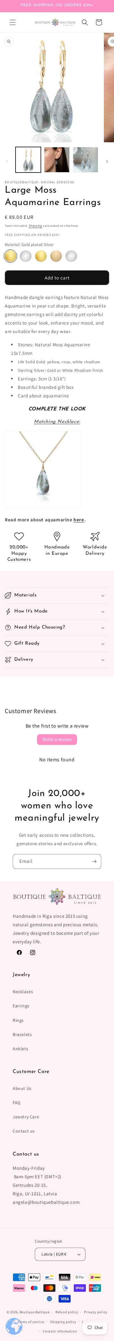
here (78, 520)
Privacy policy (95, 1312)
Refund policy (66, 1312)
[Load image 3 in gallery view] (85, 159)
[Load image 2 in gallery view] (56, 159)
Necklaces (23, 991)
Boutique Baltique (35, 1312)
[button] (13, 22)
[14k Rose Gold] (56, 256)
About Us (22, 1088)
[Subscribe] (94, 861)
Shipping (35, 226)
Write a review (57, 739)
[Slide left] (7, 161)
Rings (18, 1020)
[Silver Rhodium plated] (25, 256)
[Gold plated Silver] (10, 256)
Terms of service (30, 1322)
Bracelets (22, 1034)
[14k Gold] (41, 256)
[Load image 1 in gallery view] (28, 159)
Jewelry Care (26, 1117)
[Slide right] (107, 161)
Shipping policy (63, 1322)
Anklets (20, 1048)
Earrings (21, 1006)
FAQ (17, 1102)
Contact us (24, 1131)
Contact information (60, 1331)
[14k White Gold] (71, 256)
